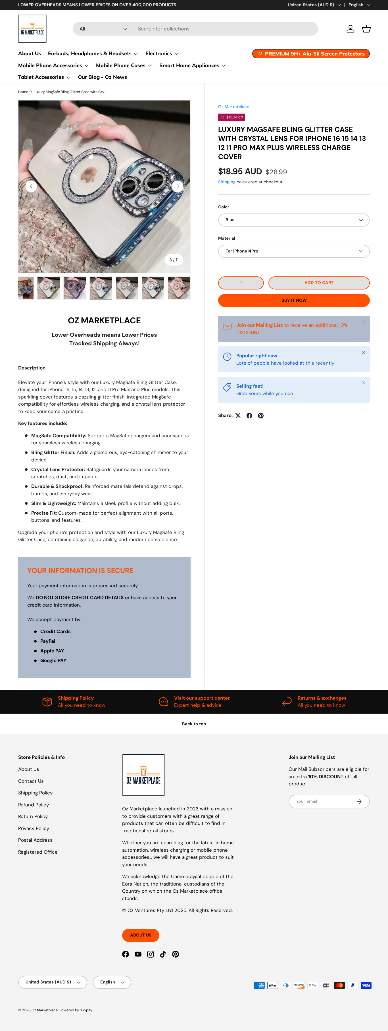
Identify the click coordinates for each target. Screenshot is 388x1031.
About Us (29, 53)
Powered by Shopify (75, 1010)
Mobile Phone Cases (120, 65)
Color (223, 207)
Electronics (158, 53)
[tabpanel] (104, 461)
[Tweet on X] (238, 415)
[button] (366, 28)
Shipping (226, 182)
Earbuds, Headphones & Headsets (90, 53)
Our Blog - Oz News (102, 77)
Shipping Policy (35, 793)
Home (23, 91)
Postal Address (35, 840)
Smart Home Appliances (189, 65)
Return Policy (33, 816)
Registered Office (38, 852)
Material (226, 238)
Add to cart (318, 283)
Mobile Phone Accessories (50, 65)
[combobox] (195, 29)
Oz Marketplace (233, 107)
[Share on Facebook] (249, 415)
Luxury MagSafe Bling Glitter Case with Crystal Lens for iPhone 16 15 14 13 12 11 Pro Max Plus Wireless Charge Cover (70, 91)
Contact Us (31, 781)
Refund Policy (33, 805)
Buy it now (294, 300)
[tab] (31, 367)
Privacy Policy (33, 828)
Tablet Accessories (41, 77)
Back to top (194, 724)
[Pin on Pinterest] (260, 415)
